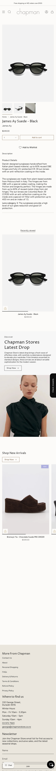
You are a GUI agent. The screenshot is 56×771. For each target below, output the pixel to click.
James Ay (7, 125)
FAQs (4, 672)
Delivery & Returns (10, 676)
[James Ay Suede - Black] (28, 273)
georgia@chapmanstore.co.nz (16, 726)
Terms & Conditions (10, 681)
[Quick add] (5, 308)
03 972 (6, 723)
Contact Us (7, 658)
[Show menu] (3, 12)
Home (4, 117)
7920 (12, 723)
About (4, 663)
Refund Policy (8, 686)
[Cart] (52, 12)
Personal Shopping (10, 667)
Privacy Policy (8, 691)
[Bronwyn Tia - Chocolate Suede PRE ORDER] (25, 499)
